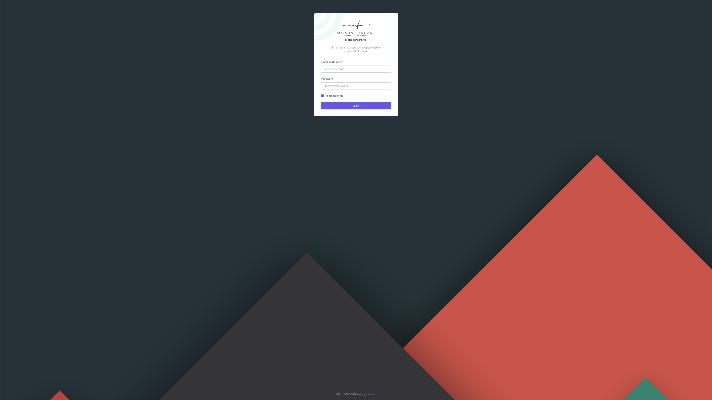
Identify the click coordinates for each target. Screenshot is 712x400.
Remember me (334, 95)
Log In (356, 105)
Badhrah (371, 394)
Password (327, 78)
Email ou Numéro (331, 62)
